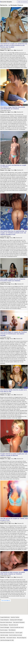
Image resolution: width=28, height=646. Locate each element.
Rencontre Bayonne (21, 637)
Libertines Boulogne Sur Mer (7, 640)
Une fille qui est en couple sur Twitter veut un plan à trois (14, 519)
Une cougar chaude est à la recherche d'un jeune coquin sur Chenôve (12, 279)
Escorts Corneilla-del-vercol (17, 627)
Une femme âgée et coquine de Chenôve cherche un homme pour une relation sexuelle (13, 333)
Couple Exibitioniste (5, 617)
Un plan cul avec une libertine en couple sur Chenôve (13, 166)
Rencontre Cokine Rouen (6, 622)
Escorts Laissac (4, 630)
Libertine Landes (4, 635)
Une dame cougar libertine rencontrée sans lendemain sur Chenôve (12, 108)
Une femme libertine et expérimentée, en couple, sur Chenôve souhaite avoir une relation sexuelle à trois (13, 232)
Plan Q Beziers (12, 630)
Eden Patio (2, 637)
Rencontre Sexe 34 (13, 625)
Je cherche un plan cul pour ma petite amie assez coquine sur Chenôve (12, 573)
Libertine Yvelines (15, 617)
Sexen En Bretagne (4, 627)
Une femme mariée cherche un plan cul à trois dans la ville (13, 390)
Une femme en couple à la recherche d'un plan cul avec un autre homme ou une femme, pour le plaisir (13, 45)
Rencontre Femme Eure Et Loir (7, 632)
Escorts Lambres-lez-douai (15, 635)
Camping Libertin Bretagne (16, 619)
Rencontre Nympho (6, 2)
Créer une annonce (22, 1)
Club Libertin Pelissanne (18, 622)
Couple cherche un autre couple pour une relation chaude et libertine (13, 454)
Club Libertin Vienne (11, 637)
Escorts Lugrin (19, 632)
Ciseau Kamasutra (4, 619)
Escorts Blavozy (4, 625)
